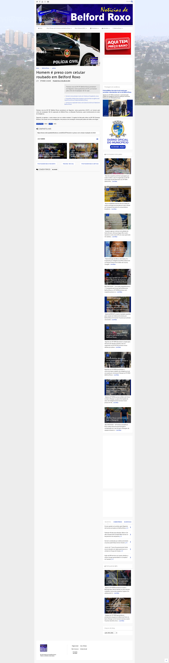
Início (40, 28)
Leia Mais (114, 181)
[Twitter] (37, 1)
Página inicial (68, 163)
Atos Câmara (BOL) (80, 28)
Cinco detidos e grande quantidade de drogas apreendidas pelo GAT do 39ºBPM (83, 154)
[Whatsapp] (45, 1)
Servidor (105, 28)
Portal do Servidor (75, 652)
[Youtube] (42, 1)
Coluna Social (83, 649)
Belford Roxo (117, 28)
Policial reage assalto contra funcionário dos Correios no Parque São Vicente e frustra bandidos (51, 154)
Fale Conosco (75, 649)
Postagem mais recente (46, 163)
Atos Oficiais (83, 646)
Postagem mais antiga (90, 163)
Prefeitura (94, 28)
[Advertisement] (49, 95)
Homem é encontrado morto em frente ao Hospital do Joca (82, 96)
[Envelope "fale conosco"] (48, 1)
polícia (54, 68)
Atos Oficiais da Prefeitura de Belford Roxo (58, 28)
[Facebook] (39, 1)
